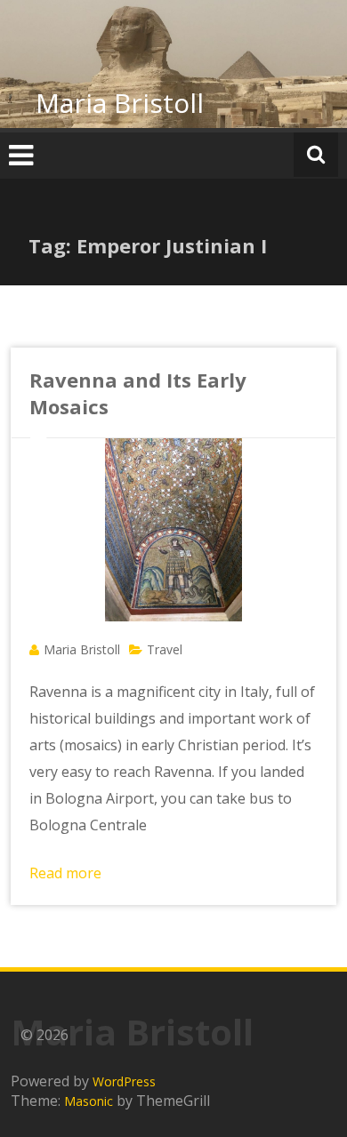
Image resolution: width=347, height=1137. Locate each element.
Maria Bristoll (120, 102)
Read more (65, 873)
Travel (164, 649)
